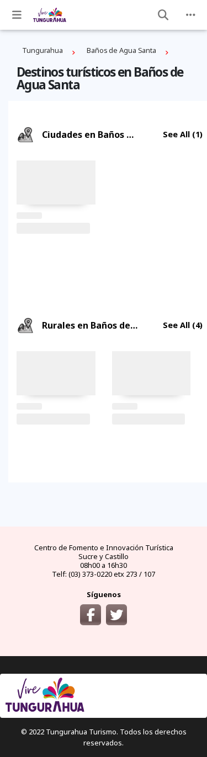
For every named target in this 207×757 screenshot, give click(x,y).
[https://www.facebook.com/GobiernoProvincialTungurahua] (90, 614)
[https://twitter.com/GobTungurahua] (116, 614)
